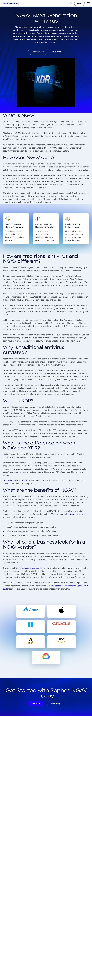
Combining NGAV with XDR (15, 480)
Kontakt (79, 3)
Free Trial (35, 703)
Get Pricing (55, 703)
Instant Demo (38, 52)
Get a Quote (56, 52)
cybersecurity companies (31, 568)
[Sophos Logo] (10, 3)
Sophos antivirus (77, 514)
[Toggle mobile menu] (88, 3)
